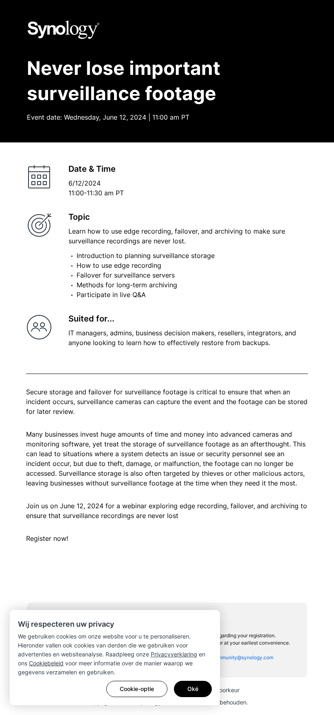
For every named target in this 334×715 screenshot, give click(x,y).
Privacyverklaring (174, 654)
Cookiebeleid (46, 663)
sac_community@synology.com (237, 657)
